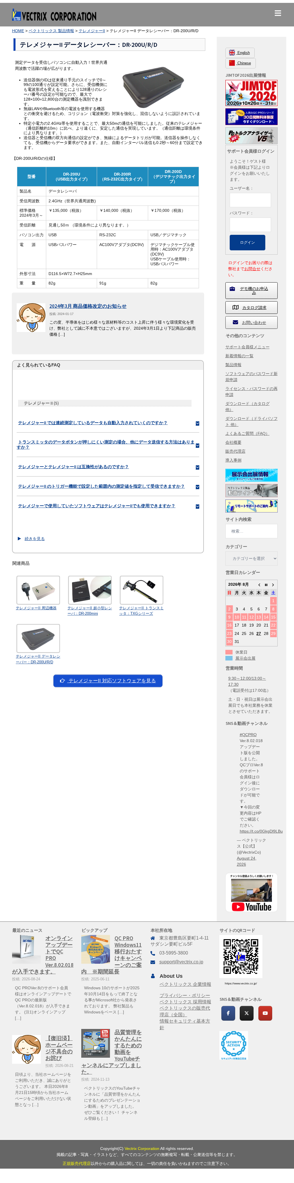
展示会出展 (245, 658)
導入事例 (233, 460)
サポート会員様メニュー (247, 347)
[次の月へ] (273, 584)
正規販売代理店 (77, 1163)
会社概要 (233, 442)
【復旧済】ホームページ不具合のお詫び (59, 1048)
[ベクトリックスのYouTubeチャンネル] (265, 1013)
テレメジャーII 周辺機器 (36, 608)
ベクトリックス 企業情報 (185, 984)
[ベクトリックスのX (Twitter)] (247, 1013)
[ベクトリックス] (54, 14)
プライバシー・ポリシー (185, 995)
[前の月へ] (259, 584)
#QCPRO (248, 734)
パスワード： (242, 213)
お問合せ (252, 268)
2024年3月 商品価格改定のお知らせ (88, 306)
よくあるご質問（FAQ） (247, 433)
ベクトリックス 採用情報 (185, 1001)
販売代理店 (235, 451)
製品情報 (233, 364)
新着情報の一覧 (239, 356)
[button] (108, 422)
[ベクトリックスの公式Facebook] (228, 1013)
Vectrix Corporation (142, 1148)
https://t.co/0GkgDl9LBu (261, 831)
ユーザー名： (242, 188)
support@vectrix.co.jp (181, 961)
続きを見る (35, 538)
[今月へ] (266, 584)
